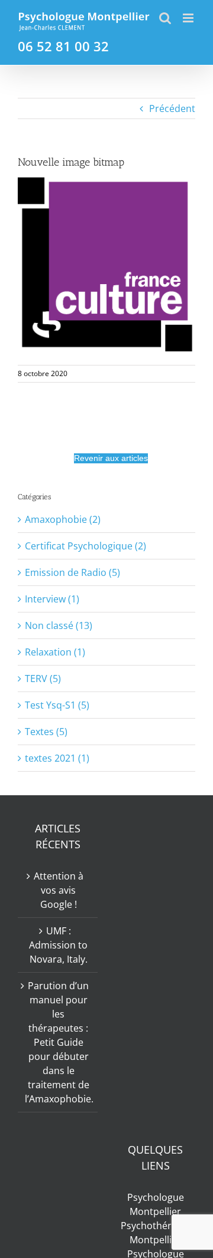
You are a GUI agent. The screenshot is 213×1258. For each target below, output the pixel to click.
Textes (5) (46, 731)
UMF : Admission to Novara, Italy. (58, 945)
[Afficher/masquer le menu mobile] (189, 18)
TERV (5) (43, 678)
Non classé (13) (58, 625)
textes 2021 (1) (57, 758)
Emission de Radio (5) (72, 572)
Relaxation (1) (55, 652)
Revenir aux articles (111, 458)
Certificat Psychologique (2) (85, 545)
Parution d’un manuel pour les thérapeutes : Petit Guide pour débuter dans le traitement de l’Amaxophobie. (58, 1042)
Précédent (172, 108)
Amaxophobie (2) (63, 519)
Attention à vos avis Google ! (58, 890)
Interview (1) (52, 598)
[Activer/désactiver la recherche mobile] (165, 18)
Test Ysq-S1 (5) (57, 705)
